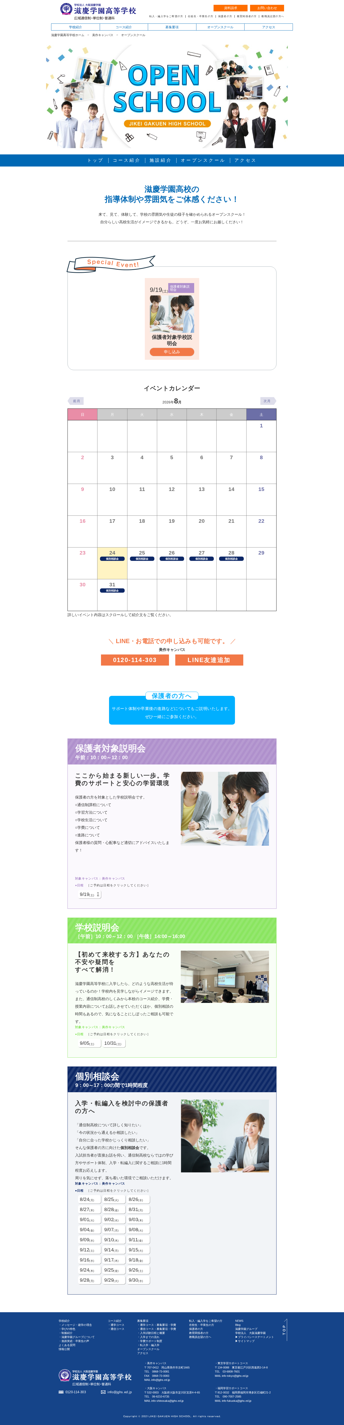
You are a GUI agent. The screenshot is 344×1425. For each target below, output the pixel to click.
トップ (95, 160)
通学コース (117, 1324)
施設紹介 (161, 160)
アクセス (268, 27)
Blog (237, 1324)
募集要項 (172, 27)
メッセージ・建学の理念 (76, 1324)
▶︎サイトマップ (245, 1340)
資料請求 (230, 8)
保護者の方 (225, 16)
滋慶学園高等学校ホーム (67, 35)
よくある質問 (67, 1345)
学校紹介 (75, 27)
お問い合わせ (267, 8)
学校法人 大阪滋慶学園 (250, 1332)
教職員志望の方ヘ (200, 1336)
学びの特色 (68, 1328)
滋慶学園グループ (246, 1328)
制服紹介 (67, 1332)
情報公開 (64, 1349)
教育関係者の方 (247, 16)
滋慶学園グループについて (78, 1336)
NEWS (239, 1320)
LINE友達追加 (209, 659)
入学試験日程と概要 (152, 1332)
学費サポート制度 (151, 1340)
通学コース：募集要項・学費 (158, 1324)
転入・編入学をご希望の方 (166, 16)
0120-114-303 (135, 659)
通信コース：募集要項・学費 (158, 1328)
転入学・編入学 (149, 1345)
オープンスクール (220, 27)
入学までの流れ (149, 1336)
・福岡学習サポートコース (231, 1388)
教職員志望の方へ (272, 16)
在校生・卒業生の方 (200, 16)
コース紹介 (124, 27)
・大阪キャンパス (155, 1388)
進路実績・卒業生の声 (75, 1340)
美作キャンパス (102, 35)
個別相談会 (112, 558)
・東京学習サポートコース (231, 1363)
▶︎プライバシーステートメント (254, 1336)
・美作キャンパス (155, 1363)
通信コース (117, 1328)
